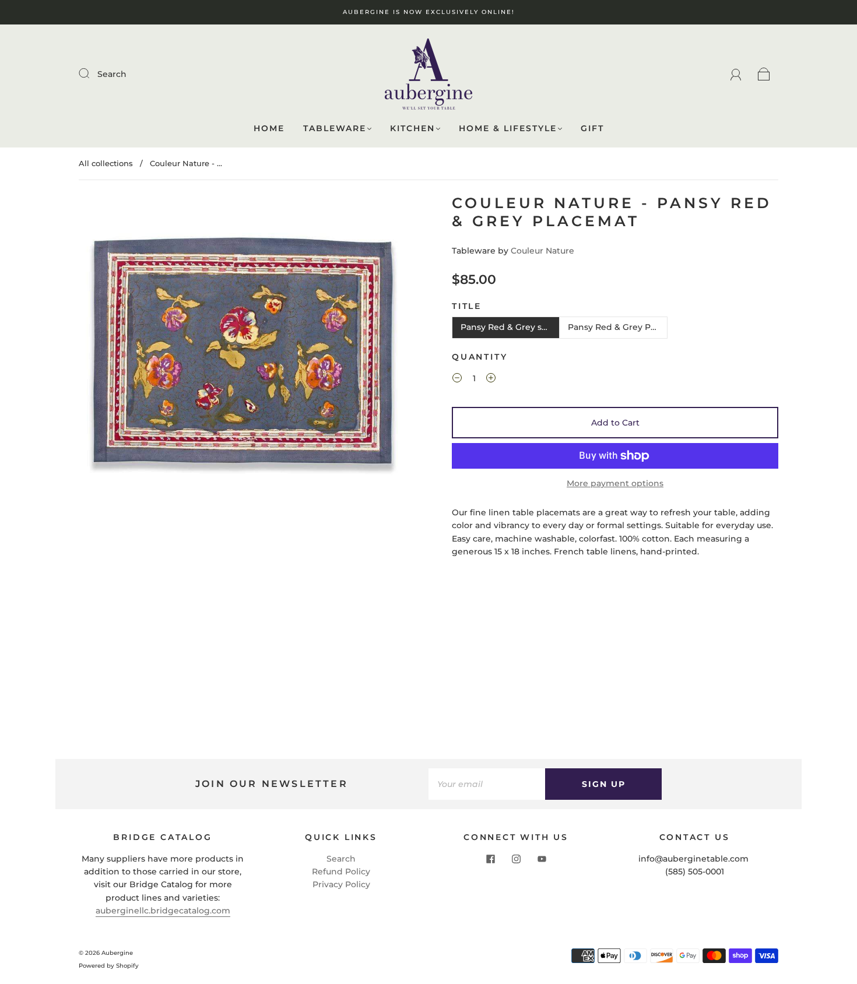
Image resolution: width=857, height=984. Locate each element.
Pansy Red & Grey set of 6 (510, 327)
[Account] (736, 74)
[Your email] (486, 784)
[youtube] (541, 859)
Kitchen (412, 128)
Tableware (334, 128)
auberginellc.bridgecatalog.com (163, 910)
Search (112, 74)
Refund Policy (341, 871)
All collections (106, 163)
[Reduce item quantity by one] (457, 380)
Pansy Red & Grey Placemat (617, 327)
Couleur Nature (542, 250)
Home (269, 128)
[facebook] (490, 859)
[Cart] (764, 74)
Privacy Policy (341, 884)
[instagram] (516, 859)
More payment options (615, 483)
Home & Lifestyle (508, 128)
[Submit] (91, 73)
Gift (592, 128)
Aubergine (117, 953)
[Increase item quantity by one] (491, 380)
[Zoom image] (242, 358)
